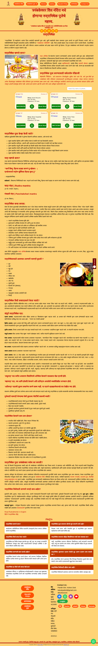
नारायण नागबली (74, 477)
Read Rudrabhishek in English (15, 512)
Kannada (92, 606)
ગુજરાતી (75, 606)
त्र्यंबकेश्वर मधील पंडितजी (73, 641)
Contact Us (85, 4)
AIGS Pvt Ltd (66, 644)
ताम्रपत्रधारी (20, 508)
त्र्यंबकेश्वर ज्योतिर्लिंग (43, 43)
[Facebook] (59, 596)
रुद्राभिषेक (63, 641)
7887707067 (56, 125)
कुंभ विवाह (49, 641)
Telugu (83, 606)
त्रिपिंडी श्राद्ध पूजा (33, 641)
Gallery (52, 4)
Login (62, 601)
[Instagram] (71, 596)
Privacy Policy (40, 644)
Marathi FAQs (62, 4)
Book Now (42, 106)
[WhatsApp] (65, 596)
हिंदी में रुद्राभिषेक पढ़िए (11, 514)
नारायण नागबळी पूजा (23, 641)
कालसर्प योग (42, 641)
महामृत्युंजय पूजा (56, 641)
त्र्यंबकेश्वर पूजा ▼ (32, 4)
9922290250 (21, 106)
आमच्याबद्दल (74, 4)
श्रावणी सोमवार (84, 63)
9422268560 (21, 125)
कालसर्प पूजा (84, 477)
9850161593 (56, 106)
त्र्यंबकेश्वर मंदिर (18, 4)
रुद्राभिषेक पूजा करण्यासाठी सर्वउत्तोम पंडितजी (60, 73)
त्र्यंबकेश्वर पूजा (27, 607)
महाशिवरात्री (65, 63)
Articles (43, 4)
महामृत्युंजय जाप (12, 479)
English (67, 606)
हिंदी (60, 606)
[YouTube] (76, 596)
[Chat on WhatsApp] (32, 106)
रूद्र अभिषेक (44, 56)
